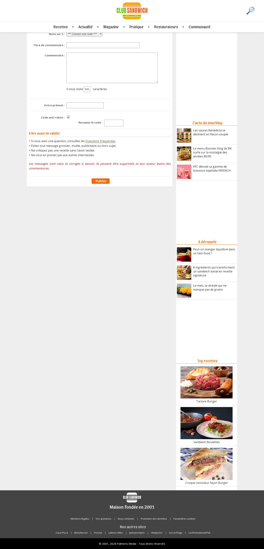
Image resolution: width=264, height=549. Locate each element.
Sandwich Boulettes (206, 442)
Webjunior (157, 532)
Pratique (136, 26)
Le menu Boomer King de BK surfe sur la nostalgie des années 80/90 (212, 152)
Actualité (85, 26)
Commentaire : (55, 55)
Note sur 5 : (57, 34)
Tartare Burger (206, 401)
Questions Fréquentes (100, 141)
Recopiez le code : (90, 122)
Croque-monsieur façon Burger (206, 483)
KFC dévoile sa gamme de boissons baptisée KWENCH (212, 168)
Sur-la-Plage (175, 532)
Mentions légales (80, 518)
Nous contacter (126, 518)
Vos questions (103, 518)
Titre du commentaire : (49, 45)
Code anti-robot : (53, 117)
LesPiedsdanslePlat (199, 532)
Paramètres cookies (184, 518)
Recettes (61, 26)
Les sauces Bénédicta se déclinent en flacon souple (210, 132)
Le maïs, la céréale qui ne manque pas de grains (209, 287)
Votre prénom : (54, 105)
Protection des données (154, 518)
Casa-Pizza (62, 532)
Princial (98, 532)
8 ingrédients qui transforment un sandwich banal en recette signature (214, 271)
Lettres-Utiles (115, 532)
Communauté (199, 26)
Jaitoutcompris (137, 532)
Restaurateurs (166, 26)
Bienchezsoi (81, 532)
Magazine (111, 26)
